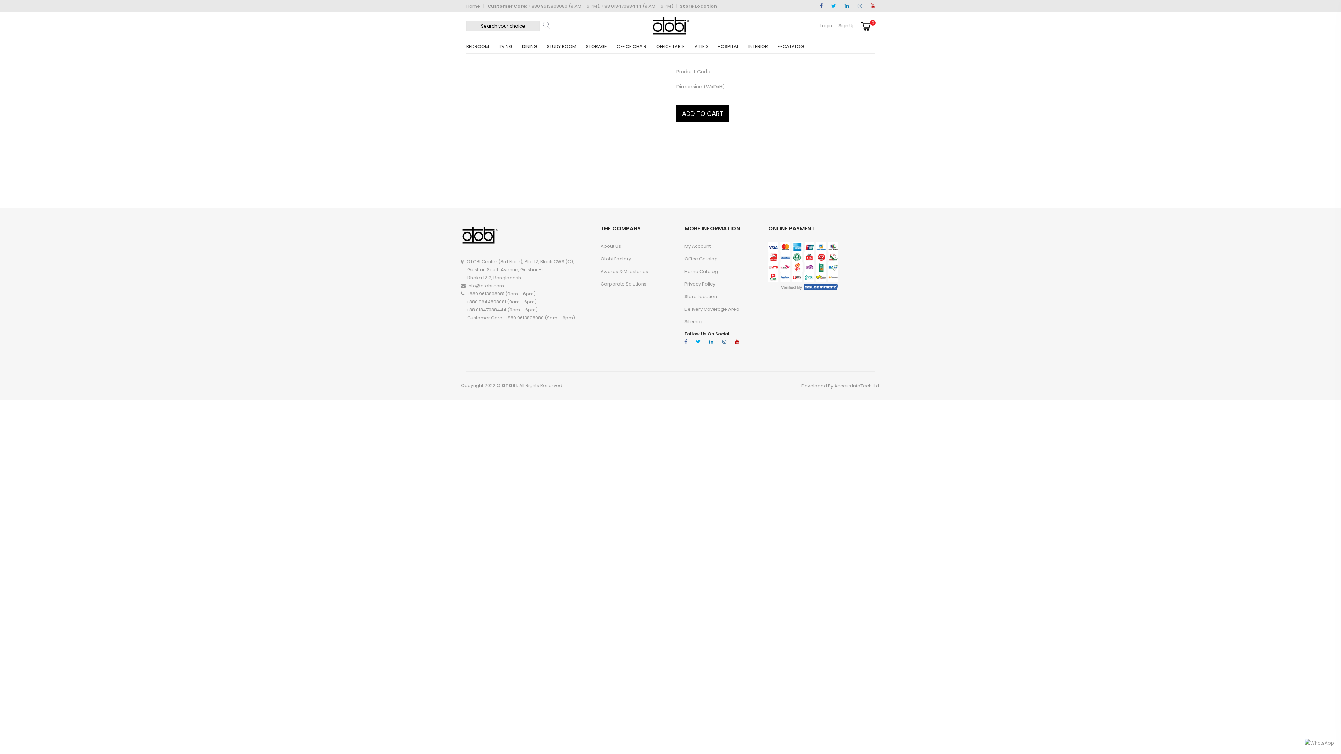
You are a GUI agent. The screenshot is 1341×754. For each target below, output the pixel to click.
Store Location (698, 6)
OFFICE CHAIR (631, 46)
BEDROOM (477, 46)
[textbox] (503, 26)
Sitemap (694, 321)
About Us (611, 246)
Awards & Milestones (624, 271)
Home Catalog (701, 271)
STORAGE (596, 46)
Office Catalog (701, 259)
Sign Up (847, 25)
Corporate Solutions (623, 284)
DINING (529, 46)
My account (697, 246)
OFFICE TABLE (670, 46)
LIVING (505, 46)
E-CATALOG (791, 46)
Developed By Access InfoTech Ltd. (840, 386)
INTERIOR (758, 46)
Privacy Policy (699, 284)
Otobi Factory (616, 259)
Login (826, 25)
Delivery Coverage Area (711, 309)
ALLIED (701, 46)
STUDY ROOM (561, 46)
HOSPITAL (728, 46)
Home (473, 6)
